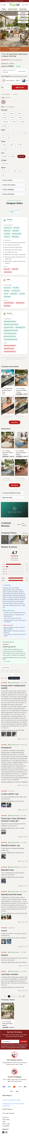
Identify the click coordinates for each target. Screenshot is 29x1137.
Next (23, 996)
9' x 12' (22, 121)
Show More (14, 422)
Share (16, 94)
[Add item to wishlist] (26, 370)
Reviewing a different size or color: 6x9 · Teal (12, 987)
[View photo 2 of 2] (9, 805)
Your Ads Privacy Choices (10, 1103)
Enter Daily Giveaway (8, 1113)
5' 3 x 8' (5, 117)
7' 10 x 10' (5, 121)
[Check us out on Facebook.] (3, 1132)
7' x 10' (20, 117)
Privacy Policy (4, 1046)
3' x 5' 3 (12, 113)
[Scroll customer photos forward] (26, 539)
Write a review (18, 59)
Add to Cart (20, 87)
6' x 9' (12, 117)
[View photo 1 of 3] (3, 734)
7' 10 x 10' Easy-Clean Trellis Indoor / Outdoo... (21, 390)
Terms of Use (6, 1100)
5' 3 (13, 133)
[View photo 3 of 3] (14, 734)
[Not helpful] (27, 836)
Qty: (2, 87)
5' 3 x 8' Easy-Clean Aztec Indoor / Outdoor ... (7, 452)
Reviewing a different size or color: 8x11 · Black (12, 730)
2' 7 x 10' (19, 145)
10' (3, 137)
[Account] (23, 5)
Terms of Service (21, 1047)
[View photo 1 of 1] (3, 831)
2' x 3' (4, 113)
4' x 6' (19, 113)
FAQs (3, 1121)
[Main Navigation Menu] (2, 5)
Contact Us (5, 1117)
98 (19, 996)
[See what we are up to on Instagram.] (6, 1132)
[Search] (4, 5)
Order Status (6, 1119)
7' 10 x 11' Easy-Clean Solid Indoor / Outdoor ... (21, 480)
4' (8, 133)
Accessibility (5, 1126)
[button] (14, 13)
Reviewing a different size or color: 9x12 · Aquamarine (14, 782)
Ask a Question (6, 94)
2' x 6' (4, 145)
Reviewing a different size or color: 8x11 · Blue (12, 801)
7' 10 (24, 133)
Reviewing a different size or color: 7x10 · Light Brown (14, 658)
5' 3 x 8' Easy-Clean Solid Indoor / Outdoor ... (21, 452)
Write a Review (15, 678)
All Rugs (4, 9)
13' (9, 137)
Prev (5, 996)
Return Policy (6, 1124)
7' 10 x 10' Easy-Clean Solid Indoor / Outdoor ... (7, 1023)
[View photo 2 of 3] (9, 734)
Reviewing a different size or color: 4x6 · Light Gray (13, 937)
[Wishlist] (25, 5)
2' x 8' (11, 145)
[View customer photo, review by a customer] (5, 539)
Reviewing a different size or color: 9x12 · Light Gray (14, 962)
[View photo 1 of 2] (3, 805)
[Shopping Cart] (27, 5)
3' (3, 133)
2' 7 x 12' (5, 149)
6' (18, 133)
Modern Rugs (23, 9)
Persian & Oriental (12, 9)
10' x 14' (5, 126)
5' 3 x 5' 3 (5, 163)
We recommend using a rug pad (19, 76)
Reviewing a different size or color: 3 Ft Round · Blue (14, 913)
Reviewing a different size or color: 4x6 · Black (12, 828)
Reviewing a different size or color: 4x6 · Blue (12, 852)
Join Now (23, 1041)
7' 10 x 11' (14, 121)
